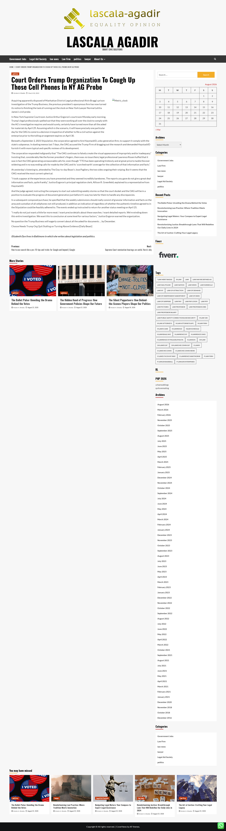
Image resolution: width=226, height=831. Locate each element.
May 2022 (161, 634)
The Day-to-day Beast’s (63, 169)
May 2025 (161, 451)
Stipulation (47, 140)
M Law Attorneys (164, 323)
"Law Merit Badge (164, 279)
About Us (98, 59)
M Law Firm (202, 323)
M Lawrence (177, 329)
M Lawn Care (162, 329)
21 (195, 112)
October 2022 (163, 608)
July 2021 (161, 665)
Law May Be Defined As (202, 279)
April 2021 (162, 681)
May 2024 (161, 509)
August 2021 (163, 660)
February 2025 (164, 467)
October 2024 (163, 488)
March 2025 (162, 462)
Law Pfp (204, 301)
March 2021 (162, 686)
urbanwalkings (162, 384)
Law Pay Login (191, 301)
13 (186, 107)
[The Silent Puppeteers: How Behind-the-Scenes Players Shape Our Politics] (130, 280)
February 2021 (164, 692)
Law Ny (160, 290)
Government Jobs (17, 59)
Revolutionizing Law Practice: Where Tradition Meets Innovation (181, 209)
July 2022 (161, 624)
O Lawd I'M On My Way (166, 356)
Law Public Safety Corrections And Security (176, 318)
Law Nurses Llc (206, 285)
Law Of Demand (193, 290)
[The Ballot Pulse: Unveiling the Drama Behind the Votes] (32, 280)
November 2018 (164, 707)
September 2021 (164, 655)
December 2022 (164, 598)
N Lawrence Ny (181, 334)
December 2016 (164, 718)
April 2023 (162, 577)
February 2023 (164, 587)
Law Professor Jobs (197, 307)
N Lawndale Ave (164, 334)
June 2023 (162, 566)
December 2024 (164, 477)
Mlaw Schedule (192, 329)
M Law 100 (203, 318)
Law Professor (178, 307)
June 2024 (162, 504)
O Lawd (197, 345)
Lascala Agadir (112, 41)
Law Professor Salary (166, 312)
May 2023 (161, 571)
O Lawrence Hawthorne (189, 356)
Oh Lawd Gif (162, 345)
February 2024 (164, 524)
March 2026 (162, 410)
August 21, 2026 (81, 307)
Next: (128, 248)
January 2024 (163, 530)
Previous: (43, 248)
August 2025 (163, 436)
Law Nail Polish (164, 285)
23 (212, 112)
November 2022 (164, 603)
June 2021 (162, 671)
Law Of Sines (194, 296)
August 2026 (163, 404)
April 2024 (162, 514)
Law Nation (179, 285)
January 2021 (163, 697)
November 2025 (164, 420)
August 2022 (163, 618)
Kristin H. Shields (19, 93)
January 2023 (163, 592)
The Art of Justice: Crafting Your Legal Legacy (177, 233)
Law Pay (178, 301)
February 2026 (164, 415)
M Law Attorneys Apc (185, 323)
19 (177, 112)
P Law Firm (208, 356)
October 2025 (163, 425)
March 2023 (162, 582)
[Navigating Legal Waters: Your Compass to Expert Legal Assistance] (113, 788)
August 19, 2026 (130, 307)
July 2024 (161, 498)
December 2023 (164, 535)
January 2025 (163, 472)
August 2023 (163, 556)
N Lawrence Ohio (198, 334)
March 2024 (162, 519)
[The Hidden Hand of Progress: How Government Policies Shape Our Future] (81, 280)
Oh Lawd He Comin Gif (180, 345)
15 (204, 107)
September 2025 (164, 430)
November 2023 (164, 540)
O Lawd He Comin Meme (185, 351)
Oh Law (202, 340)
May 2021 (161, 676)
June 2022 (162, 629)
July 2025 (161, 441)
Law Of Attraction (175, 290)
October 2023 (163, 545)
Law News (192, 285)
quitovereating (162, 388)
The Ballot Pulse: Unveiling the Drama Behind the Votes (31, 302)
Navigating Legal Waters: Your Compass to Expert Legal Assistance (182, 218)
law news (54, 59)
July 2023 (161, 561)
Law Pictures (162, 307)
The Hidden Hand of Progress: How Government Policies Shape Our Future (81, 302)
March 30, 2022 (33, 93)
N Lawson (191, 340)
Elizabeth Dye (18, 236)
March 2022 (162, 645)
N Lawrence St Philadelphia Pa (170, 340)
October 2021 (163, 650)
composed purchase (38, 199)
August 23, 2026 (33, 307)
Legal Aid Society (38, 59)
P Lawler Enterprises (185, 362)
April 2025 (162, 457)
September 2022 (164, 613)
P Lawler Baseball (165, 362)
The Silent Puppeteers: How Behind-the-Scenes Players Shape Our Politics (130, 302)
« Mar (158, 129)
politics (77, 59)
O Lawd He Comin (164, 351)
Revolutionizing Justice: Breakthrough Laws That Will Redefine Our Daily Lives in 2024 (185, 226)
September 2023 (164, 551)
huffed (138, 157)
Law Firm (66, 59)
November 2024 (164, 483)
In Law (179, 279)
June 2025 (162, 446)
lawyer (87, 59)
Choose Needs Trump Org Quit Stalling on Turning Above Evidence (45, 226)
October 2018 (163, 712)
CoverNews (121, 826)
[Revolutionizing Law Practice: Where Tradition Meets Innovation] (71, 788)
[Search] (215, 59)
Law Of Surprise (164, 301)
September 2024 (164, 493)
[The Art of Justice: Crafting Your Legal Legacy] (197, 788)
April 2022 (162, 639)
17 (160, 112)
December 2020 (164, 702)
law (187, 279)
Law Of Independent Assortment (171, 296)
